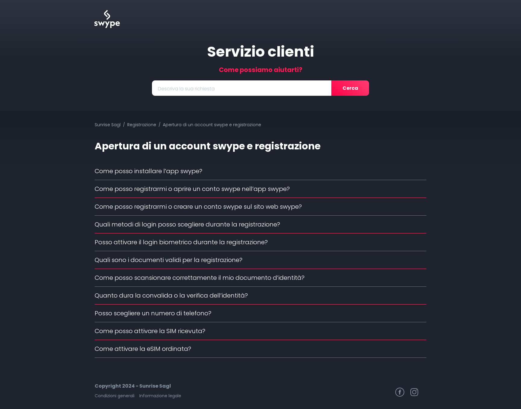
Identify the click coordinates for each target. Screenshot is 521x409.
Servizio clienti (260, 52)
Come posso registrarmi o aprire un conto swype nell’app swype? (192, 189)
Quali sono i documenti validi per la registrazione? (168, 260)
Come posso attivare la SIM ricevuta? (150, 331)
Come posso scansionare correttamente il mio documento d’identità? (200, 277)
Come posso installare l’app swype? (148, 171)
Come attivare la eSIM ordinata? (143, 349)
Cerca (350, 88)
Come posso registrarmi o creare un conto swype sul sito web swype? (198, 206)
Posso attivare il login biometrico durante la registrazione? (181, 242)
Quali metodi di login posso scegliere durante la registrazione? (187, 224)
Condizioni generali (114, 396)
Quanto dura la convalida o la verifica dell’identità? (171, 295)
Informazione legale (160, 396)
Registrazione (141, 125)
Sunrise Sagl (108, 125)
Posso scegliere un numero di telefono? (153, 313)
